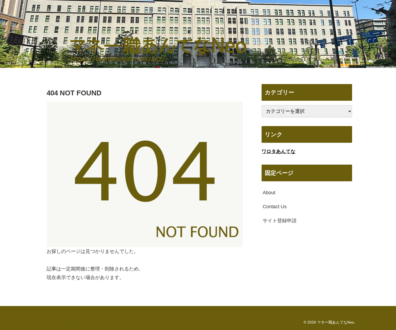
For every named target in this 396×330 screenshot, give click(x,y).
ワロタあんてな (279, 151)
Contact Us (275, 206)
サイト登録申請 (280, 220)
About (269, 192)
